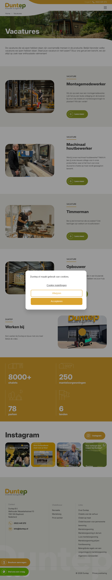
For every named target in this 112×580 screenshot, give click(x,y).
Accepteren (57, 301)
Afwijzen (56, 293)
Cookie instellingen (57, 285)
